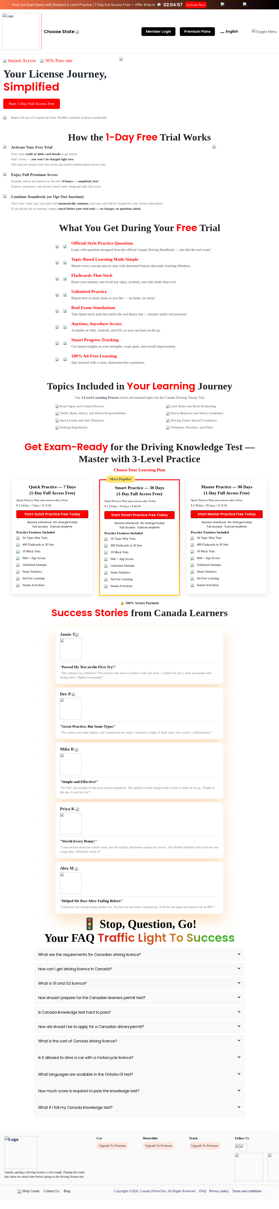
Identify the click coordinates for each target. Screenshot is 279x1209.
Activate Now (195, 5)
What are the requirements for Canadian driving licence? (89, 954)
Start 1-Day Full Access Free (31, 103)
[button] (61, 32)
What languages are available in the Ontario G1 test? (85, 1074)
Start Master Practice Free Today (227, 514)
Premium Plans (197, 31)
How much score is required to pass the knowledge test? (88, 1091)
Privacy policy (219, 1191)
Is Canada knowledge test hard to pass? (74, 1012)
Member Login (158, 31)
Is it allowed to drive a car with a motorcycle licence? (85, 1057)
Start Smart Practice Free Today (139, 515)
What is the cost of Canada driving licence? (77, 1041)
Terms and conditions (247, 1191)
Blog (67, 1191)
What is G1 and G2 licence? (62, 983)
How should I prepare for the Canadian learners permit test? (91, 997)
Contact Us (51, 1191)
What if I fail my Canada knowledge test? (75, 1107)
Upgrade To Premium (112, 1145)
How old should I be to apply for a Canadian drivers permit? (91, 1026)
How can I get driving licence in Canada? (75, 969)
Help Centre (30, 1191)
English (231, 31)
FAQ (202, 1191)
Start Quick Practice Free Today (52, 514)
